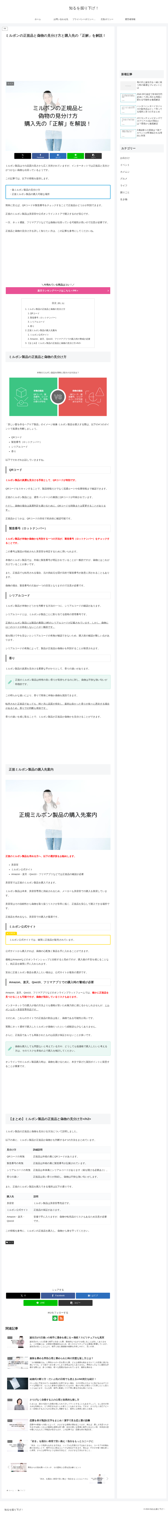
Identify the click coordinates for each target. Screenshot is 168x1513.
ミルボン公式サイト (39, 334)
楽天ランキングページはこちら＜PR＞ (58, 290)
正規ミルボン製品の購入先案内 (42, 330)
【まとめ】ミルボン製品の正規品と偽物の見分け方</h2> (54, 343)
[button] (93, 156)
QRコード (35, 313)
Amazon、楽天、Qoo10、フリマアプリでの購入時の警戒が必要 (60, 339)
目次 (54, 303)
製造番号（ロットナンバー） (43, 317)
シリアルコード (37, 322)
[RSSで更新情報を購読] (61, 1318)
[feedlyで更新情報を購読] (55, 1318)
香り (32, 326)
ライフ (10, 1242)
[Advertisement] (58, 58)
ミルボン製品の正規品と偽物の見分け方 (46, 309)
